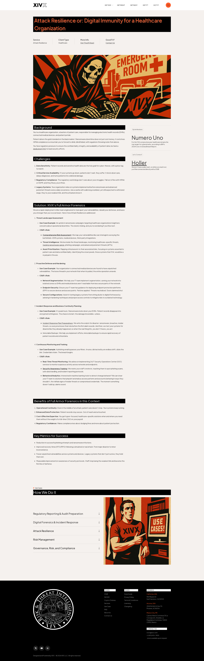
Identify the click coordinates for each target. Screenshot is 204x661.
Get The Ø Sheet (87, 43)
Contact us (108, 616)
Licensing (127, 603)
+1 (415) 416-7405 (153, 635)
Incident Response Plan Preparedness (58, 323)
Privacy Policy (129, 597)
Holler (139, 162)
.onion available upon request (157, 638)
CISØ (106, 594)
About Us (107, 613)
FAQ (105, 609)
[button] (109, 5)
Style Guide (128, 594)
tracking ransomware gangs (53, 245)
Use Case (107, 606)
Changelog (128, 606)
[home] (40, 5)
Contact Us (110, 43)
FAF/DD (107, 597)
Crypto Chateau (110, 600)
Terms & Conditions (131, 600)
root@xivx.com (152, 633)
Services (107, 603)
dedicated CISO (39, 149)
